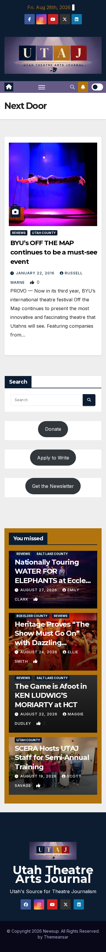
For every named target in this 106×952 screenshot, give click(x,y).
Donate (53, 429)
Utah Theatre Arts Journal (53, 874)
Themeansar (56, 936)
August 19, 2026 (39, 776)
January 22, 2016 (36, 273)
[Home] (8, 87)
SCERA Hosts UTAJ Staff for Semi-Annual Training (52, 757)
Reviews (19, 233)
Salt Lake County (52, 554)
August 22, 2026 (39, 714)
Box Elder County (31, 616)
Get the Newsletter (53, 486)
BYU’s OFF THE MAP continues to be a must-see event (53, 252)
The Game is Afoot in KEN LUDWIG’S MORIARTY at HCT (51, 695)
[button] (72, 87)
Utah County (44, 233)
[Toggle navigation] (41, 87)
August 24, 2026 (39, 652)
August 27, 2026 (39, 590)
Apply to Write (53, 458)
